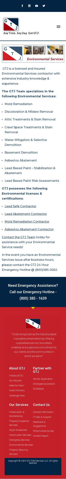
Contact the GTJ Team (18, 237)
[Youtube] (36, 5)
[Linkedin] (29, 5)
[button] (58, 26)
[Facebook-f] (22, 5)
